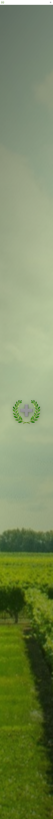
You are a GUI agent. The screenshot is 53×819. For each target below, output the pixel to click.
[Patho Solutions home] (2, 2)
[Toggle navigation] (50, 2)
